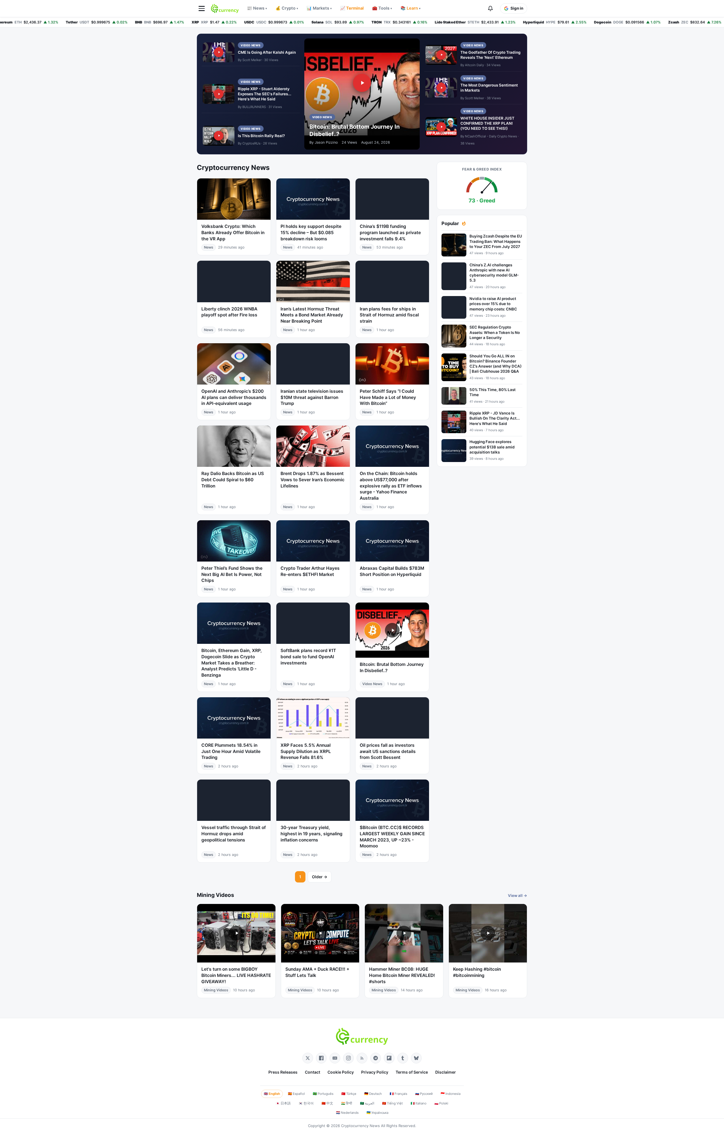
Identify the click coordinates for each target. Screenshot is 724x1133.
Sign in (516, 8)
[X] (307, 1058)
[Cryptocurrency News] (225, 8)
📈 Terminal (352, 8)
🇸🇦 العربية (367, 1103)
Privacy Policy (374, 1072)
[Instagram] (348, 1058)
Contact (312, 1072)
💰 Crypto (286, 8)
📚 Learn (410, 8)
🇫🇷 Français (398, 1094)
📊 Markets (319, 8)
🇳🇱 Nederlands (347, 1113)
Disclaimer (445, 1072)
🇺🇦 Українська (377, 1113)
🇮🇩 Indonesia (450, 1094)
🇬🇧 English (272, 1094)
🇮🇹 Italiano (418, 1103)
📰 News (257, 8)
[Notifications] (490, 8)
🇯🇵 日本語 (283, 1103)
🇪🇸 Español (296, 1094)
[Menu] (201, 8)
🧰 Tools (382, 8)
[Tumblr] (402, 1058)
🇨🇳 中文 (327, 1103)
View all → (517, 895)
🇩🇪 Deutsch (373, 1094)
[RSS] (362, 1058)
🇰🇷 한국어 (306, 1103)
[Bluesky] (416, 1058)
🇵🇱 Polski (441, 1103)
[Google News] (334, 1058)
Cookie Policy (340, 1072)
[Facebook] (321, 1058)
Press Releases (283, 1072)
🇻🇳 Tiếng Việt (392, 1103)
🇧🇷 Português (323, 1094)
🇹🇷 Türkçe (348, 1094)
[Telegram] (375, 1058)
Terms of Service (412, 1072)
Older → (319, 876)
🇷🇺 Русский (424, 1094)
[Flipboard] (389, 1058)
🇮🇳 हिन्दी (346, 1103)
